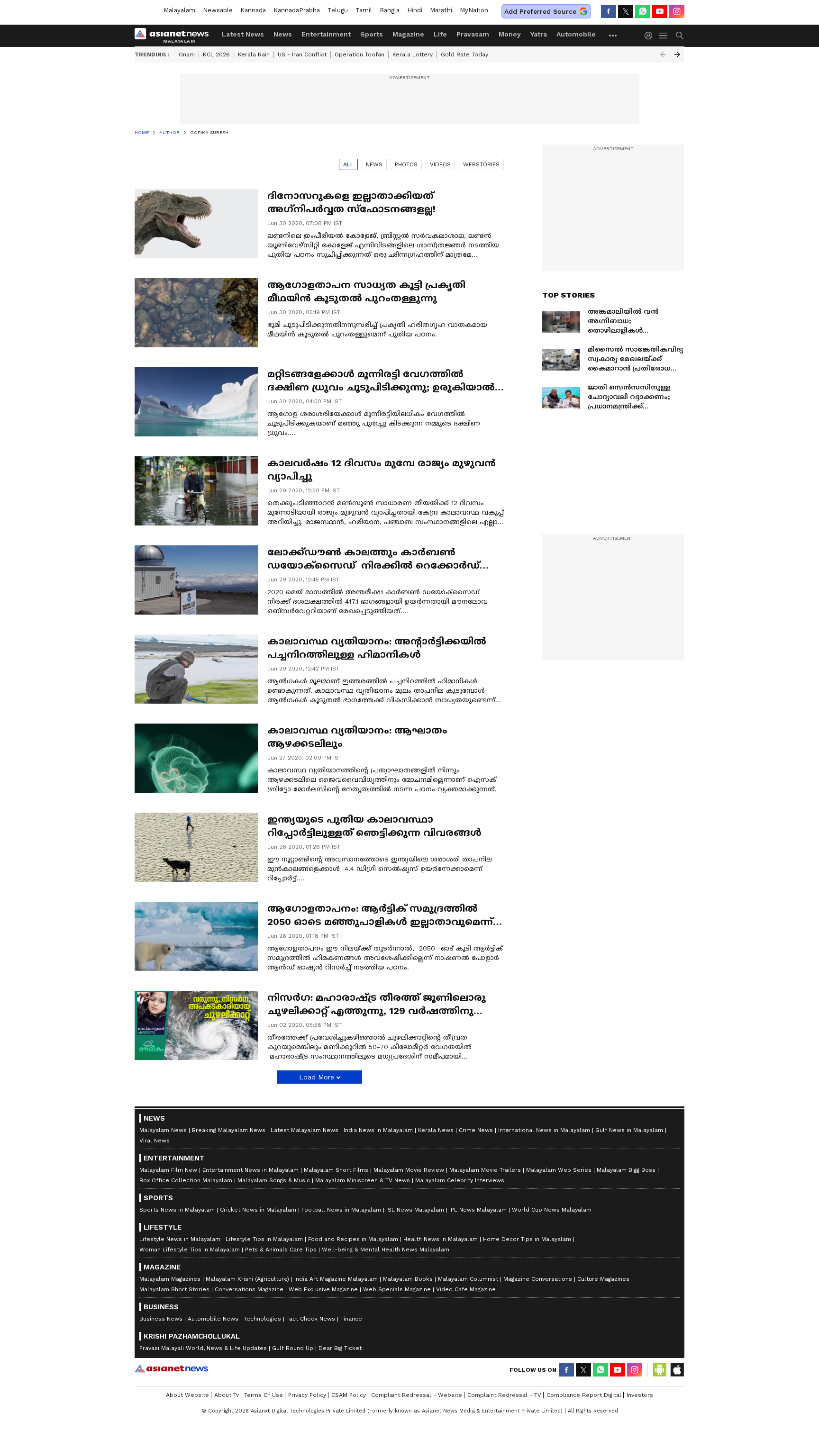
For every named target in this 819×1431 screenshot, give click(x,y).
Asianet (171, 1368)
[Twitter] (625, 11)
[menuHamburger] (663, 35)
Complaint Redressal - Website (416, 1395)
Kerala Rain (254, 54)
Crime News (476, 1130)
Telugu (338, 10)
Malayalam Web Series (559, 1170)
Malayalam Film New (168, 1170)
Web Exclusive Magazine (323, 1289)
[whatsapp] (642, 11)
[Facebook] (608, 11)
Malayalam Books (408, 1279)
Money (510, 34)
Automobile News (213, 1318)
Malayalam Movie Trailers (485, 1170)
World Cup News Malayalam (552, 1209)
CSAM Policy (348, 1395)
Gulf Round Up (292, 1348)
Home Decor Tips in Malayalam (527, 1239)
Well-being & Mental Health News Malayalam (385, 1249)
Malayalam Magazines (169, 1279)
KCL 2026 (216, 54)
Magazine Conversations (537, 1279)
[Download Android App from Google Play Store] (659, 1370)
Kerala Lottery (412, 54)
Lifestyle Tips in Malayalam (264, 1239)
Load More (316, 1077)
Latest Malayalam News (304, 1130)
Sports (371, 34)
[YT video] (659, 11)
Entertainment (326, 34)
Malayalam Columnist (468, 1279)
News (282, 34)
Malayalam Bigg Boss (626, 1170)
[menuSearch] (679, 35)
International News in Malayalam (544, 1130)
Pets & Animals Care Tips (281, 1249)
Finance (351, 1318)
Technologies (262, 1318)
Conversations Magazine (249, 1289)
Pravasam (472, 34)
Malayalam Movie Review (408, 1170)
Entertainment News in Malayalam (250, 1170)
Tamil (363, 10)
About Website (187, 1395)
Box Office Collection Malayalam (185, 1180)
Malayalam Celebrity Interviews (459, 1180)
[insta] (676, 11)
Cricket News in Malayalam (258, 1209)
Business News (160, 1318)
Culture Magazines (603, 1279)
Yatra (538, 34)
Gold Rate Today (464, 54)
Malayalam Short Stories (174, 1289)
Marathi (441, 10)
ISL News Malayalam (415, 1209)
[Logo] (175, 35)
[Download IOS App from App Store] (676, 1370)
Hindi (414, 10)
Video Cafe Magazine (466, 1289)
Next (677, 54)
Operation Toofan (359, 54)
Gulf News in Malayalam (629, 1130)
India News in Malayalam (378, 1130)
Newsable (218, 10)
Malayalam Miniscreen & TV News (362, 1180)
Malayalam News (163, 1130)
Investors (640, 1395)
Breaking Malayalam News (228, 1130)
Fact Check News (310, 1318)
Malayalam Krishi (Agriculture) (247, 1279)
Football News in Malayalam (341, 1209)
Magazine (408, 34)
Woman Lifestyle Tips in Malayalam (189, 1249)
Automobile (576, 34)
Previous (663, 54)
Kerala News (436, 1130)
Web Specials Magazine (397, 1289)
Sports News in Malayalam (177, 1209)
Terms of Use (263, 1395)
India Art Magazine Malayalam (336, 1279)
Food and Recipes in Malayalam (353, 1239)
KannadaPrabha (296, 10)
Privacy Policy (307, 1395)
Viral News (154, 1140)
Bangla (390, 10)
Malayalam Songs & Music (273, 1180)
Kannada (253, 10)
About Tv (226, 1395)
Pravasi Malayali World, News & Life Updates (203, 1348)
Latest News (243, 34)
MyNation (474, 10)
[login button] (651, 35)
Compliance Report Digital (583, 1395)
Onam (187, 54)
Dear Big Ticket (340, 1348)
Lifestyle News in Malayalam (179, 1239)
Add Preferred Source (540, 11)
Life (440, 34)
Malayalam (179, 10)
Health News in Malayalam (440, 1239)
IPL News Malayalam (478, 1209)
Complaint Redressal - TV (504, 1395)
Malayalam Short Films (336, 1170)
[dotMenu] (613, 35)
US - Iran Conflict (302, 54)
